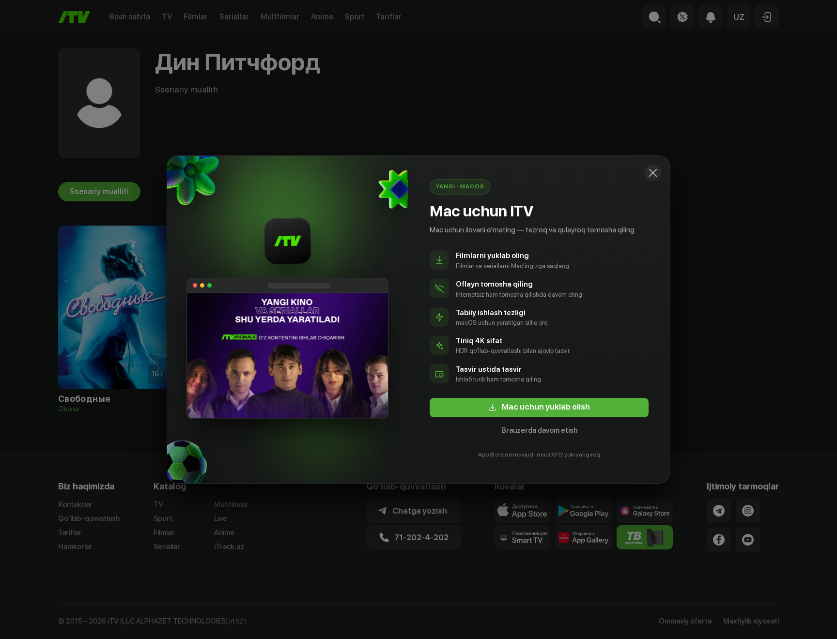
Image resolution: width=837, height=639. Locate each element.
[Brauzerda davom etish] (653, 173)
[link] (539, 407)
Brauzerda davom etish (539, 430)
